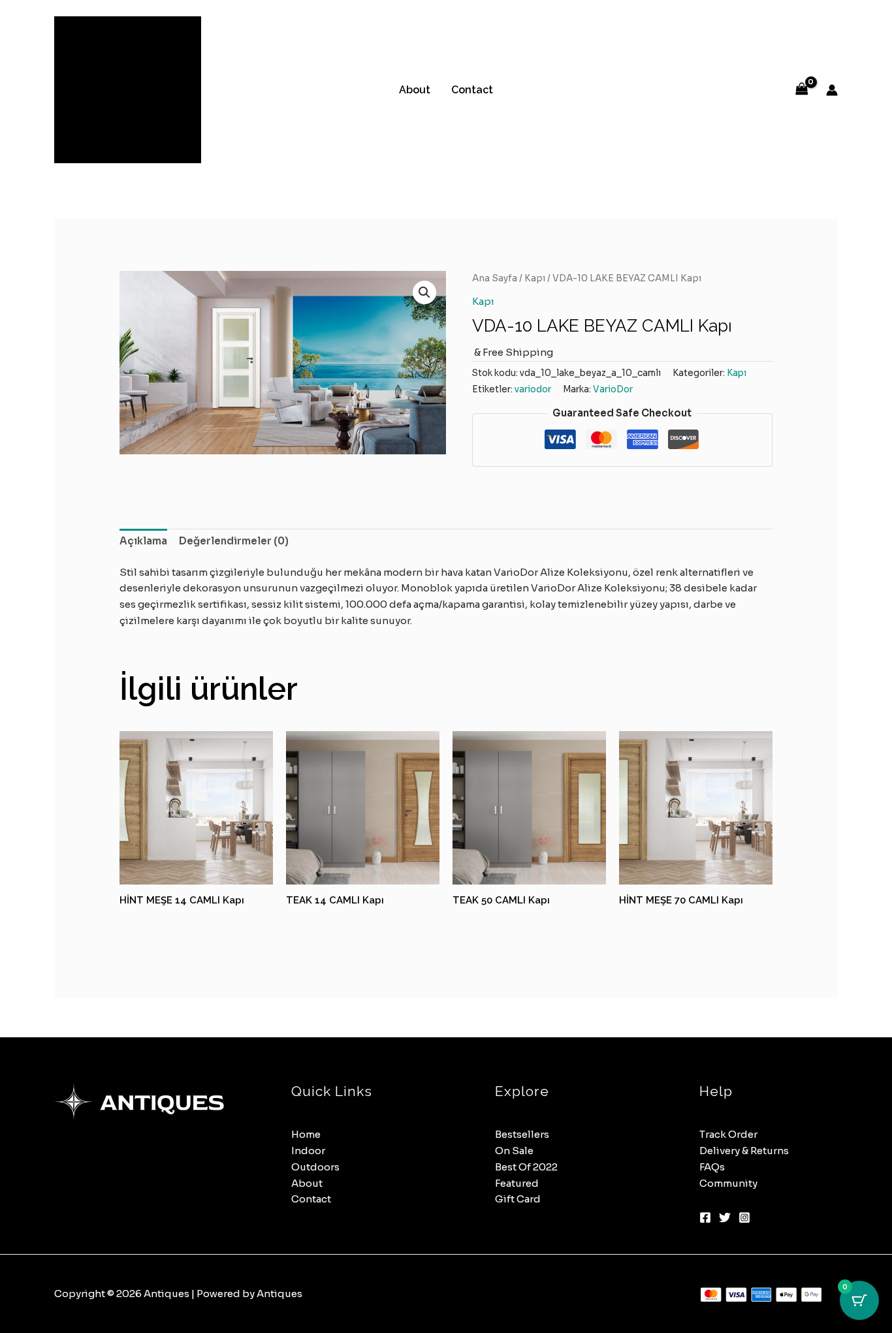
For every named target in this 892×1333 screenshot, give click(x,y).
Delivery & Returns (744, 1150)
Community (728, 1183)
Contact (472, 90)
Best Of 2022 (526, 1167)
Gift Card (518, 1199)
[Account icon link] (832, 90)
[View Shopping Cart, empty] (802, 89)
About (414, 90)
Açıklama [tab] (143, 541)
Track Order (728, 1134)
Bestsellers (522, 1134)
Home (306, 1134)
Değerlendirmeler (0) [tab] (234, 541)
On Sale (514, 1150)
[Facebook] (705, 1217)
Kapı (534, 278)
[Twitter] (725, 1217)
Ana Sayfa (494, 278)
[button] (424, 292)
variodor (533, 389)
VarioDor (613, 389)
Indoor (308, 1150)
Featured (517, 1183)
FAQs (712, 1167)
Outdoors (315, 1167)
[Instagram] (744, 1217)
